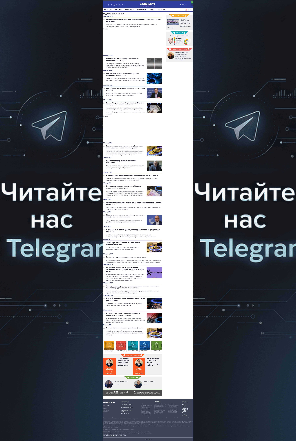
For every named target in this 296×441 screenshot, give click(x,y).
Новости (107, 9)
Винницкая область (145, 407)
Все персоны (125, 413)
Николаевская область (159, 410)
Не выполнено (179, 41)
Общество (184, 410)
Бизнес (183, 404)
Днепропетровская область (147, 410)
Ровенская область (158, 413)
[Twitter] (119, 4)
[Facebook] (108, 4)
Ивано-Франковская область (161, 404)
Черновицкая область (173, 412)
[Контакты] (192, 4)
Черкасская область (172, 410)
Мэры (122, 411)
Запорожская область (146, 414)
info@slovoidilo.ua (148, 439)
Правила (105, 411)
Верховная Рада (125, 406)
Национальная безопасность (185, 409)
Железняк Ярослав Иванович (179, 36)
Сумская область (172, 404)
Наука (183, 407)
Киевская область (158, 405)
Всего (177, 43)
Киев (142, 404)
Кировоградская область (160, 406)
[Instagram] (117, 4)
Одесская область (158, 411)
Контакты (106, 410)
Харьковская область (173, 406)
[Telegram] (111, 4)
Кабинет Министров (127, 407)
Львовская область (158, 409)
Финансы (184, 414)
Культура (184, 405)
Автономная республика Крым (146, 406)
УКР (183, 4)
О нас (104, 408)
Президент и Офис (126, 404)
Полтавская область (159, 412)
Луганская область (158, 407)
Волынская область (145, 408)
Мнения (133, 377)
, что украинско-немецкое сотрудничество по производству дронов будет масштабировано (183, 56)
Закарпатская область (146, 413)
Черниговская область (173, 411)
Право (183, 412)
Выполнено (178, 40)
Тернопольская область (173, 405)
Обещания (118, 9)
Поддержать (162, 9)
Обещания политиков (179, 49)
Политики (128, 9)
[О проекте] (192, 2)
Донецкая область (145, 411)
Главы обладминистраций (126, 409)
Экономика (184, 415)
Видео (152, 9)
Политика (184, 411)
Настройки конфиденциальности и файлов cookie (114, 435)
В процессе (178, 38)
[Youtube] (114, 4)
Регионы (158, 401)
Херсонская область (172, 407)
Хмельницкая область (173, 409)
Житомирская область (146, 412)
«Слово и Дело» (114, 431)
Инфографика (142, 9)
